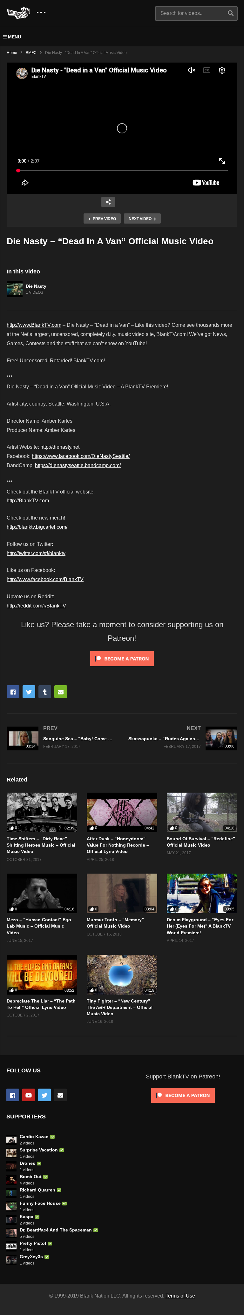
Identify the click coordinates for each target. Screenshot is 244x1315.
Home (12, 52)
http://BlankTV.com (28, 500)
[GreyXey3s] (11, 1260)
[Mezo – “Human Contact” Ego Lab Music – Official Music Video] (42, 893)
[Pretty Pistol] (11, 1246)
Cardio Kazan (34, 1136)
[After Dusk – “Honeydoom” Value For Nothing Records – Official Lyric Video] (122, 812)
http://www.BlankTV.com (34, 325)
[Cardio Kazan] (11, 1140)
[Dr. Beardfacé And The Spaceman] (11, 1233)
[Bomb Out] (11, 1180)
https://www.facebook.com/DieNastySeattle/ (81, 456)
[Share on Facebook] (13, 691)
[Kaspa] (11, 1220)
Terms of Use (180, 1295)
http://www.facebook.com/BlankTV (45, 579)
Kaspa (26, 1216)
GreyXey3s (31, 1256)
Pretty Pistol (33, 1243)
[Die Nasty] (15, 289)
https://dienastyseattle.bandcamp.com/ (78, 465)
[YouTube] (28, 1095)
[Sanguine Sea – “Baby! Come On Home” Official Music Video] (61, 738)
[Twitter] (44, 1095)
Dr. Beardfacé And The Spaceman (56, 1229)
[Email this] (60, 691)
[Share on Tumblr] (44, 691)
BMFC (31, 52)
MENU (14, 36)
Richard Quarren (37, 1189)
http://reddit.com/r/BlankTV (36, 605)
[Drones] (11, 1166)
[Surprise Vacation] (11, 1153)
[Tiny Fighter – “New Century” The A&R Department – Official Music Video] (122, 975)
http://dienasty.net (59, 447)
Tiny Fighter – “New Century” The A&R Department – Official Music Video (119, 1007)
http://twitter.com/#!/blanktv (36, 553)
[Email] (60, 1095)
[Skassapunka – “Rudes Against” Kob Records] (182, 738)
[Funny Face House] (11, 1206)
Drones (27, 1163)
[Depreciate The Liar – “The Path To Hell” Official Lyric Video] (42, 975)
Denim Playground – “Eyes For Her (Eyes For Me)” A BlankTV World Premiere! (200, 926)
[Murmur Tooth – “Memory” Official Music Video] (122, 893)
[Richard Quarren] (11, 1193)
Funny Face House (40, 1203)
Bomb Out (31, 1176)
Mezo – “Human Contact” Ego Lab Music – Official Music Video (39, 926)
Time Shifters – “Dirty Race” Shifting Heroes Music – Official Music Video (41, 845)
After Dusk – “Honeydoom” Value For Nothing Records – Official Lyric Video (118, 845)
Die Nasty (36, 286)
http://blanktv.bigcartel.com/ (37, 527)
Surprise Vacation (39, 1149)
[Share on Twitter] (29, 691)
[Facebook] (12, 1095)
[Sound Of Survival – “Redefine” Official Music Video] (202, 812)
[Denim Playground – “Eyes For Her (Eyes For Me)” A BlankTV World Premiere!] (202, 893)
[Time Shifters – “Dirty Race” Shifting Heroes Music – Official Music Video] (42, 812)
